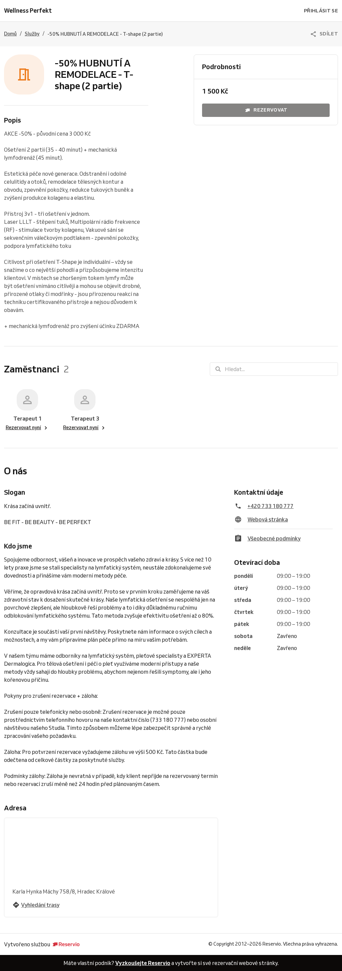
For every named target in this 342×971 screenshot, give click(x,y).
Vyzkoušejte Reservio (142, 963)
